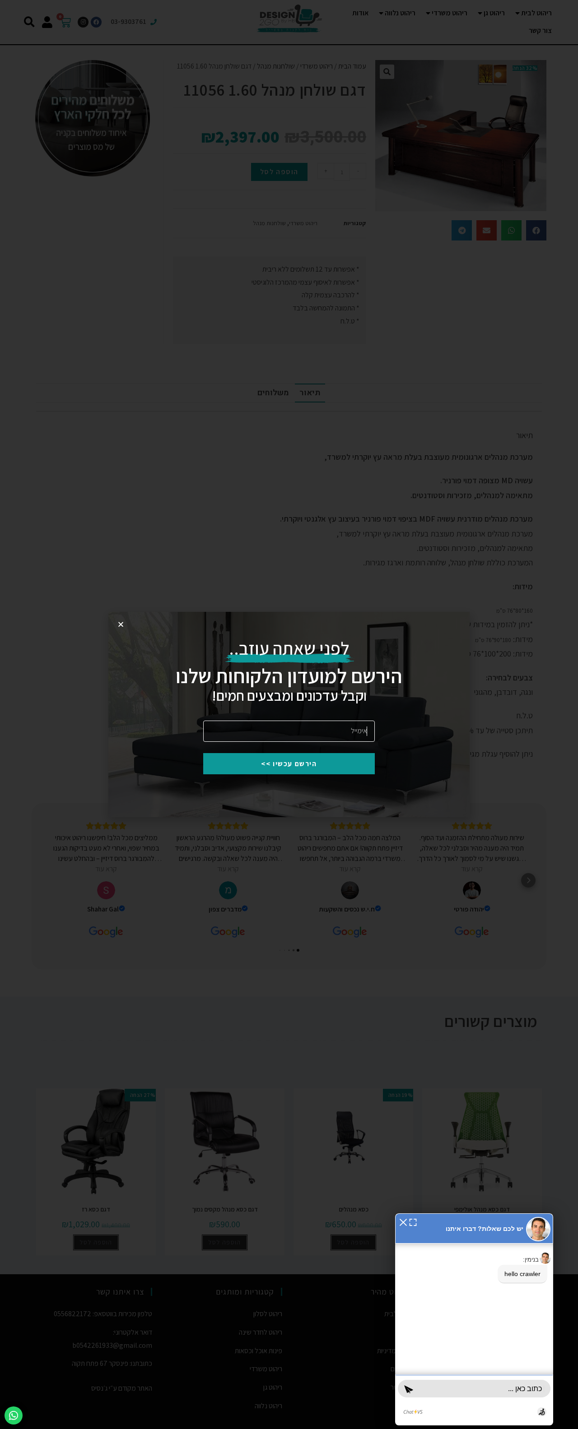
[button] (403, 1221)
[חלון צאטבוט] (474, 1319)
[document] (289, 714)
